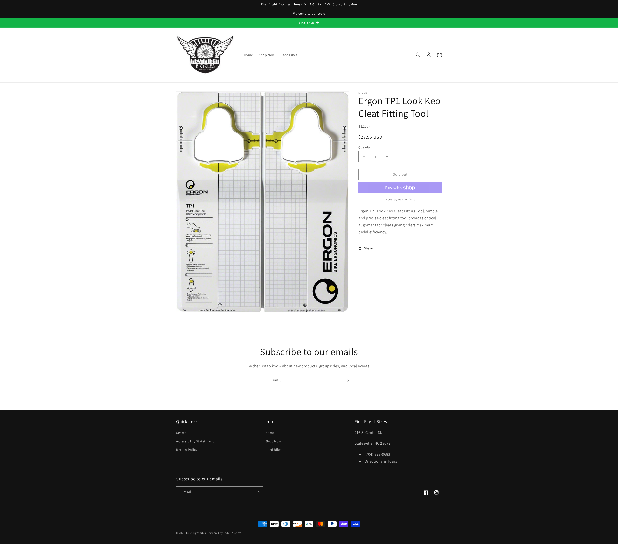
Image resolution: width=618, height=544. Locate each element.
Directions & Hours (381, 461)
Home (269, 432)
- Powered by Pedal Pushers (224, 533)
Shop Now (273, 441)
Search (181, 432)
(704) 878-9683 (377, 454)
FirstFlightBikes (196, 533)
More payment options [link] (400, 199)
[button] (418, 55)
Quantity (364, 147)
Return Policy (186, 450)
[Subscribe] (347, 380)
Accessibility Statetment (195, 441)
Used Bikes (273, 450)
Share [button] (368, 248)
